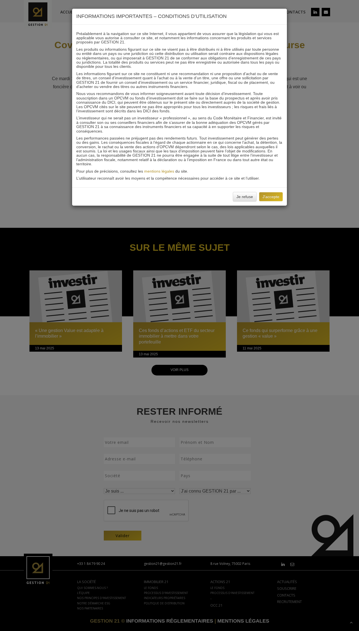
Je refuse (244, 196)
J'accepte (271, 196)
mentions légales (159, 171)
